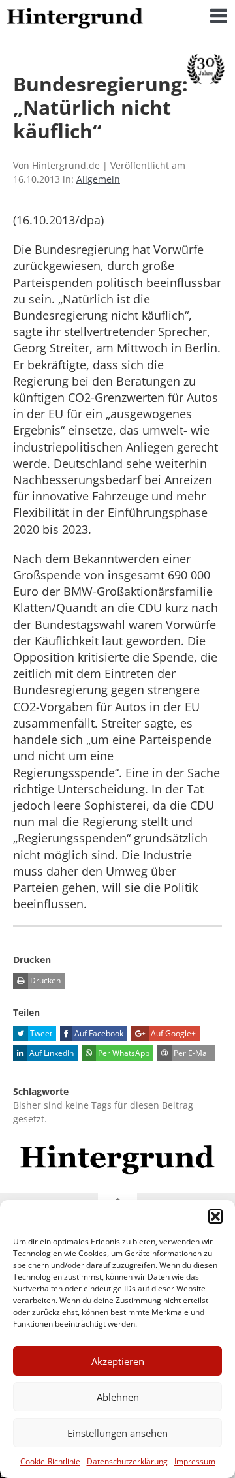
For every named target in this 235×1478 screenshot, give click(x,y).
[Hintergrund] (75, 19)
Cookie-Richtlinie (50, 1461)
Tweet (40, 1033)
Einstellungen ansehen (117, 1433)
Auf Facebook (97, 1033)
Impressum (194, 1461)
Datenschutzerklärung (127, 1461)
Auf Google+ (172, 1033)
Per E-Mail (191, 1052)
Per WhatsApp (122, 1052)
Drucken (44, 980)
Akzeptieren (117, 1361)
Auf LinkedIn (50, 1052)
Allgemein (98, 179)
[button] (215, 1216)
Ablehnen (118, 1397)
